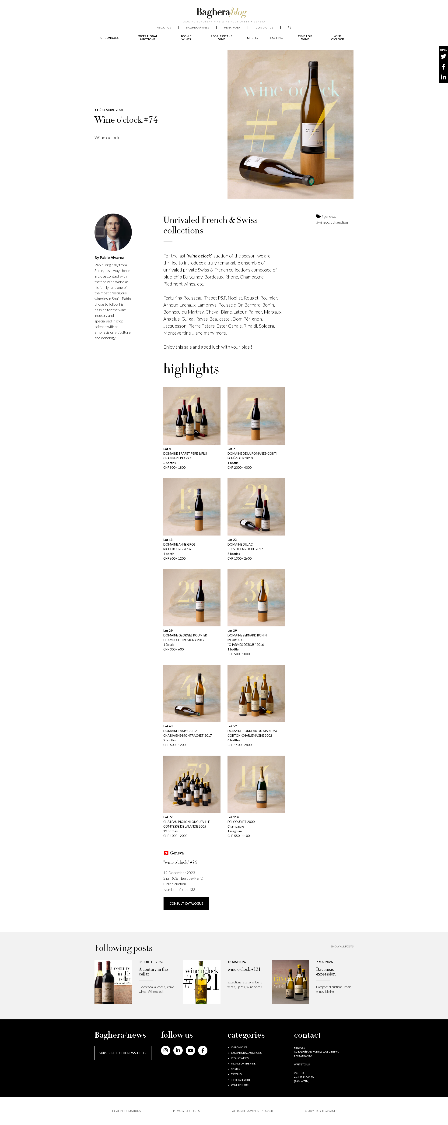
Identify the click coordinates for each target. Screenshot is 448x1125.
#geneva (328, 216)
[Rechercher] (289, 27)
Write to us (302, 1064)
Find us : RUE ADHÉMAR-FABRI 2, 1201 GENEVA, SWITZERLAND (316, 1051)
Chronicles (109, 37)
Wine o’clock (337, 37)
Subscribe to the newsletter (123, 1053)
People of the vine (221, 37)
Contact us (264, 27)
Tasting (276, 37)
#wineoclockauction (332, 222)
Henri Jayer (232, 27)
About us (164, 27)
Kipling (329, 991)
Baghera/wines (197, 27)
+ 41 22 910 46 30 (303, 1077)
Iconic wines (186, 37)
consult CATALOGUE (186, 903)
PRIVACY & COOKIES (186, 1111)
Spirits (252, 37)
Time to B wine (305, 37)
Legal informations (126, 1111)
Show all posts (342, 946)
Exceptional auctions (147, 37)
